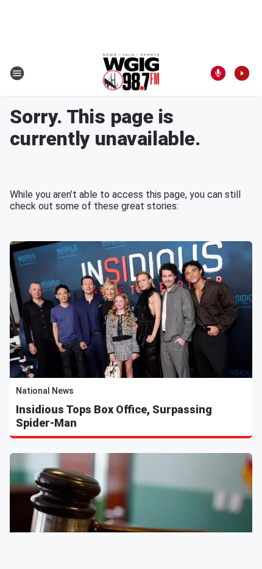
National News (45, 391)
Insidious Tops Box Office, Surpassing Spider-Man (114, 416)
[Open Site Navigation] (17, 73)
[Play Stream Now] (242, 73)
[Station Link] (131, 73)
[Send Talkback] (218, 73)
